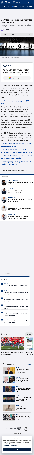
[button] (12, 347)
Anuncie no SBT (17, 433)
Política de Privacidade (10, 445)
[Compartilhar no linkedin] (29, 34)
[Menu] (32, 2)
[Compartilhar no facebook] (13, 34)
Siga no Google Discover (18, 78)
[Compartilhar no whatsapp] (5, 34)
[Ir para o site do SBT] (26, 429)
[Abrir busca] (29, 2)
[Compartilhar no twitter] (21, 34)
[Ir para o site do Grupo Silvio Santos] (14, 429)
